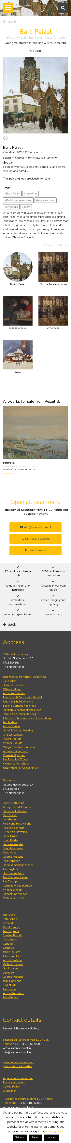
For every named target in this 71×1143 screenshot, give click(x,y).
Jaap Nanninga (12, 981)
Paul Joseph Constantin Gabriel (22, 697)
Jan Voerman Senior (15, 877)
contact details (36, 550)
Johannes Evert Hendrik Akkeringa (24, 677)
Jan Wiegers (10, 997)
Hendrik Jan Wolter (15, 894)
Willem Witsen (12, 890)
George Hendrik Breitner (18, 807)
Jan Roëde (9, 989)
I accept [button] (52, 1137)
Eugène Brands (12, 935)
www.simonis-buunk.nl (17, 1048)
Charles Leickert (13, 735)
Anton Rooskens (13, 993)
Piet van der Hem (13, 828)
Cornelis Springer (14, 755)
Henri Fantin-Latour (15, 811)
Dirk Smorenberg (13, 873)
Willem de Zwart (13, 898)
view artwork (10, 473)
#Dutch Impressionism (18, 200)
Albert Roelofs (12, 739)
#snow (26, 207)
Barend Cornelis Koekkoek (19, 706)
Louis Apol (9, 681)
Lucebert (8, 973)
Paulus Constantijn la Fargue (21, 714)
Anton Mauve (11, 726)
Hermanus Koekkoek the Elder (22, 710)
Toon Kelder (10, 840)
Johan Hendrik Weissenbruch (21, 768)
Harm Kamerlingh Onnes (18, 865)
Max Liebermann (13, 848)
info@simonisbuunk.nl (37, 527)
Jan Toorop (10, 881)
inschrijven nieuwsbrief (19, 1062)
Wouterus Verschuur (16, 763)
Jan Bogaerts (11, 931)
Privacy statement (14, 1082)
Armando (8, 923)
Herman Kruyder (13, 844)
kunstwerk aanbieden (18, 1066)
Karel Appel (10, 919)
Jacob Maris (10, 722)
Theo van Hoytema (15, 832)
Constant (8, 944)
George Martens (13, 857)
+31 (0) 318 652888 (37, 539)
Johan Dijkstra (11, 952)
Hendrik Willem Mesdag (18, 730)
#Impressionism (45, 200)
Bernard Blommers (14, 685)
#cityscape (11, 207)
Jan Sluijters (10, 869)
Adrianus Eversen (14, 693)
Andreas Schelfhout (15, 751)
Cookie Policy (11, 1086)
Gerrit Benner (11, 927)
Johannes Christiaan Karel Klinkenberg (27, 718)
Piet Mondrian (11, 861)
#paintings (30, 193)
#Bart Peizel (12, 193)
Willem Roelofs (12, 743)
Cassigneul (10, 939)
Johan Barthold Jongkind (18, 701)
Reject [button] (35, 1137)
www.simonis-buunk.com (18, 1107)
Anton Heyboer (12, 960)
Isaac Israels (11, 836)
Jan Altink (9, 915)
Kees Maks (9, 852)
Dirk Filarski (10, 815)
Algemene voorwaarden (18, 1078)
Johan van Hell (12, 956)
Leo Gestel (10, 819)
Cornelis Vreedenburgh (17, 886)
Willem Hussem (13, 964)
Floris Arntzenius (13, 803)
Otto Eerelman (12, 689)
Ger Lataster (11, 968)
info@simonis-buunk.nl (17, 1052)
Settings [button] (20, 1137)
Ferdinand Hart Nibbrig (17, 824)
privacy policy (54, 1131)
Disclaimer (9, 1091)
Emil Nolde (9, 985)
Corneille (8, 948)
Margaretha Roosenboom (19, 747)
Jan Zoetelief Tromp (15, 759)
